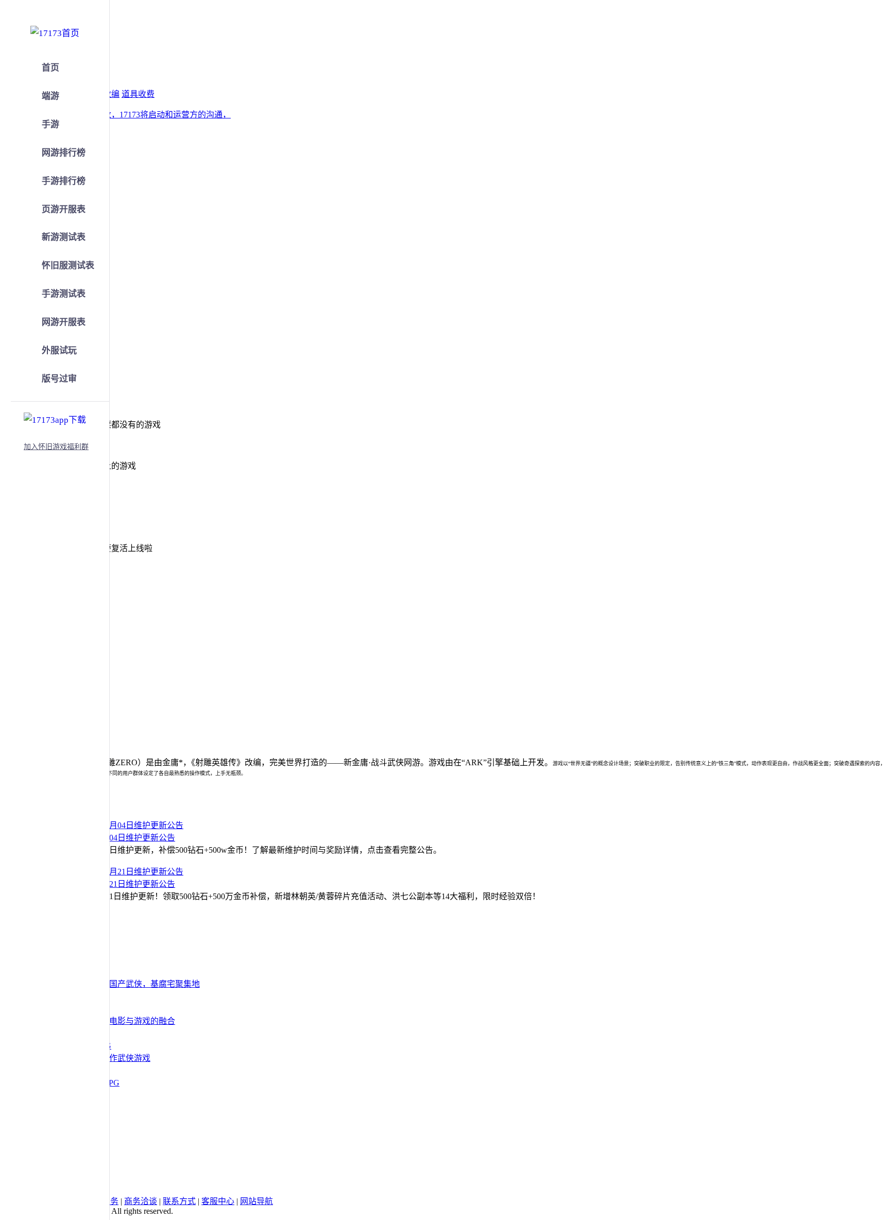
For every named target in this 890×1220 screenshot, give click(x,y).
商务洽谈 (140, 1201)
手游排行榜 (63, 181)
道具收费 (138, 94)
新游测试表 (63, 237)
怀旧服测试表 (68, 265)
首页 (50, 68)
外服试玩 (59, 350)
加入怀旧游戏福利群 (56, 447)
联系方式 (179, 1201)
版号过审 (59, 379)
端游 (50, 96)
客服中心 (217, 1201)
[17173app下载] (55, 418)
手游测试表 (63, 294)
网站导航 (256, 1201)
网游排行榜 (63, 153)
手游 (50, 124)
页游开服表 (63, 209)
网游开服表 (63, 322)
